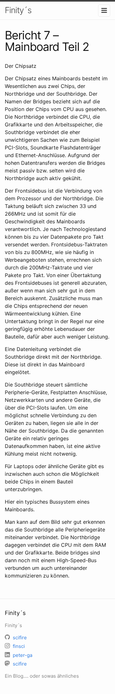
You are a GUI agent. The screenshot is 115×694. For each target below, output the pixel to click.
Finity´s (18, 10)
